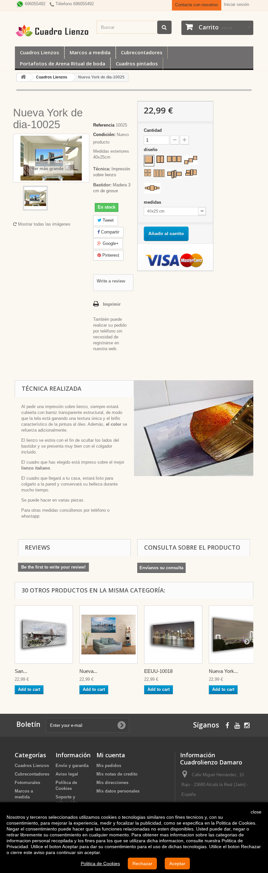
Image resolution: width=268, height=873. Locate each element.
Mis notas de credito (117, 774)
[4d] (190, 173)
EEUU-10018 (158, 671)
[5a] (152, 188)
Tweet (107, 220)
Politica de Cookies (100, 863)
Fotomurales (27, 782)
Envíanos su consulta (161, 567)
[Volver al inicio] (23, 77)
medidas (153, 202)
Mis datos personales (118, 791)
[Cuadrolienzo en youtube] (237, 724)
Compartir (109, 232)
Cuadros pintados (137, 63)
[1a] (149, 160)
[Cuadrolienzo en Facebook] (227, 724)
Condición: (104, 134)
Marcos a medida (90, 52)
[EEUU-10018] (173, 635)
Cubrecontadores (141, 52)
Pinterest (110, 255)
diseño (151, 149)
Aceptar (177, 863)
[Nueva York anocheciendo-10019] (238, 635)
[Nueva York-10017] (108, 635)
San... (21, 671)
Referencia (103, 125)
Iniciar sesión (236, 4)
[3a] (174, 159)
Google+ (110, 243)
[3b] (190, 160)
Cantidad (153, 130)
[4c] (174, 174)
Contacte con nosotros (196, 4)
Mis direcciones (112, 782)
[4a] (147, 172)
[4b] (159, 173)
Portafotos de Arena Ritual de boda (62, 63)
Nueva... (88, 671)
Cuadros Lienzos (39, 52)
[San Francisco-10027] (44, 635)
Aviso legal (67, 774)
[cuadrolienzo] (52, 30)
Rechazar (142, 863)
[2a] (160, 159)
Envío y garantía (72, 765)
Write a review (111, 281)
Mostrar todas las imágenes (44, 224)
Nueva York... (223, 671)
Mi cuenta (110, 755)
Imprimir (112, 304)
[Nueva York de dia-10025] (35, 198)
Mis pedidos (108, 765)
